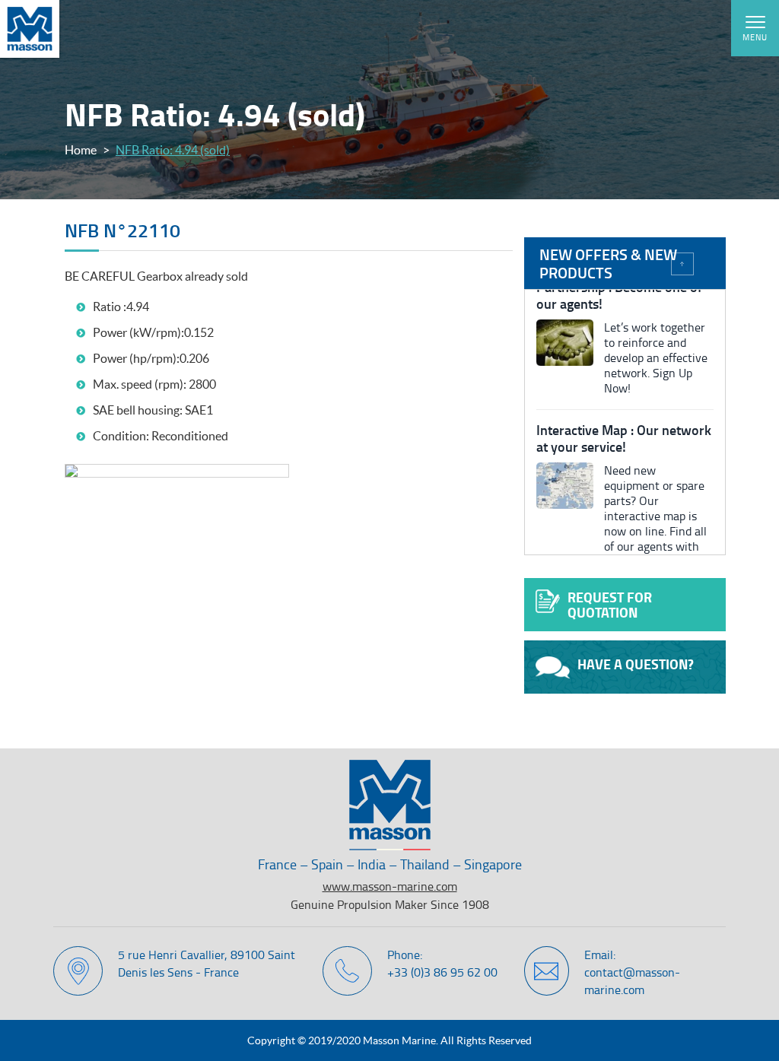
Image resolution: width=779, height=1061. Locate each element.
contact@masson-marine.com (632, 981)
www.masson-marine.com (390, 886)
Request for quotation (610, 604)
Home (81, 150)
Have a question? (635, 664)
